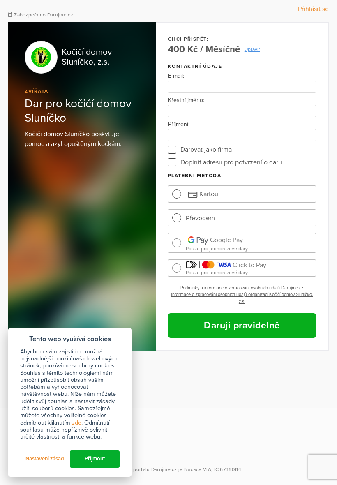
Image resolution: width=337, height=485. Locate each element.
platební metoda (195, 175)
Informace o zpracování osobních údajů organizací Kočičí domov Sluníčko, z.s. (242, 298)
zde (76, 422)
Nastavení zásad (44, 458)
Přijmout (95, 458)
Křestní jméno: (186, 100)
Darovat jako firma (206, 150)
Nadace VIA (197, 469)
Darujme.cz (164, 469)
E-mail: (176, 76)
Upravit (252, 49)
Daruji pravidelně (242, 325)
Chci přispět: (188, 39)
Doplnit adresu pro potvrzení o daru (231, 162)
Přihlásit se (313, 9)
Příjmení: (178, 124)
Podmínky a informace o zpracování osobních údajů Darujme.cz (241, 288)
